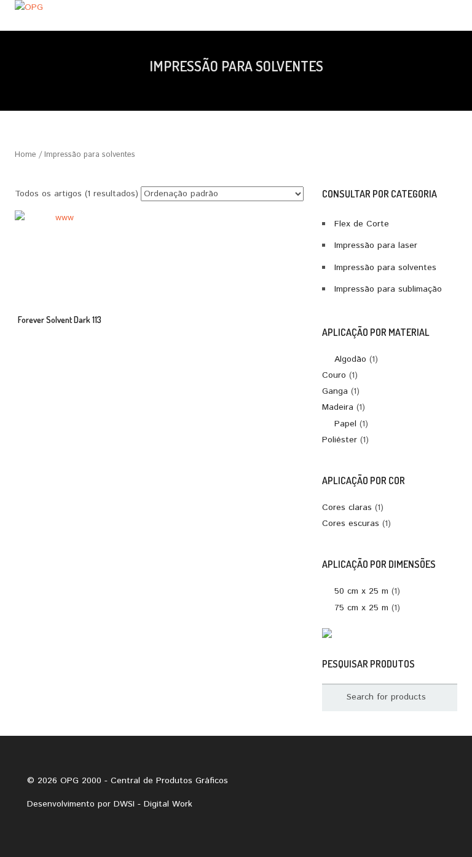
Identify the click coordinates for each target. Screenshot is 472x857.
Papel (345, 424)
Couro (334, 375)
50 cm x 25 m (361, 591)
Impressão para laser (375, 245)
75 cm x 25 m (361, 608)
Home (25, 155)
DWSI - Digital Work (153, 804)
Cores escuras (350, 523)
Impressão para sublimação (388, 289)
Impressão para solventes (385, 267)
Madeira (337, 407)
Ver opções (59, 263)
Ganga (335, 391)
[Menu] (446, 15)
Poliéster (339, 440)
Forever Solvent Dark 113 (59, 319)
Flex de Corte (361, 224)
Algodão (350, 359)
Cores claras (347, 507)
